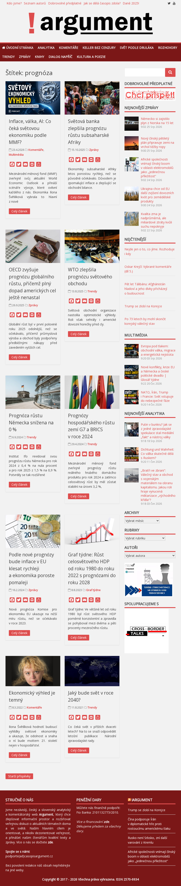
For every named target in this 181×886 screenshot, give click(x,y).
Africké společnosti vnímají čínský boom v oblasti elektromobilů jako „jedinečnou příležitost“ (157, 167)
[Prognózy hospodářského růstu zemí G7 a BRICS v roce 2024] (92, 392)
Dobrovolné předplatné (64, 3)
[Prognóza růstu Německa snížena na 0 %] (33, 392)
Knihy (39, 57)
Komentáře (68, 47)
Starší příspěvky (19, 776)
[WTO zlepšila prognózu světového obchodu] (92, 246)
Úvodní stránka (19, 47)
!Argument (142, 799)
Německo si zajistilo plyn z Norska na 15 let (157, 121)
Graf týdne (93, 590)
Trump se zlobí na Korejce (143, 306)
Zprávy (24, 57)
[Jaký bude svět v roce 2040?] (92, 671)
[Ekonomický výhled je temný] (33, 671)
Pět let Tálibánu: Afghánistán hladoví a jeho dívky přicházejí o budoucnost (145, 288)
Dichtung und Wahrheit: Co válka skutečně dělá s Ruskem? (157, 453)
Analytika (46, 47)
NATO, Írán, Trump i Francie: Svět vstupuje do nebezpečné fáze (157, 396)
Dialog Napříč (60, 57)
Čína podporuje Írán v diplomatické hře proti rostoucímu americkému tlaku (149, 824)
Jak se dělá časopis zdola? (102, 3)
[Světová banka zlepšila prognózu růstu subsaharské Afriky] (92, 98)
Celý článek (19, 211)
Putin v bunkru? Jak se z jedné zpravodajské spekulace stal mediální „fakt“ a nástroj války (157, 430)
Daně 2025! (131, 3)
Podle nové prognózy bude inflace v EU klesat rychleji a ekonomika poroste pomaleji (32, 569)
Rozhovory (167, 47)
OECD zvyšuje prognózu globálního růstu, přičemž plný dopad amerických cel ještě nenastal (32, 283)
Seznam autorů (35, 3)
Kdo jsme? (14, 3)
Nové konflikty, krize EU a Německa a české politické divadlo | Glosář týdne (158, 373)
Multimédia (16, 155)
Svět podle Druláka (137, 47)
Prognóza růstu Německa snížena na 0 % (31, 422)
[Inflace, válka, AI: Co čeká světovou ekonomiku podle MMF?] (33, 98)
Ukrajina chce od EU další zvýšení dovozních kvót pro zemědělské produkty (157, 195)
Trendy (8, 57)
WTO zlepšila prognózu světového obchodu (90, 276)
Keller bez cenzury (99, 47)
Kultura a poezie (91, 57)
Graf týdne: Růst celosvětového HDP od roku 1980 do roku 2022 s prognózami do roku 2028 (92, 569)
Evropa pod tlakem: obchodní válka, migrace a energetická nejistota (158, 350)
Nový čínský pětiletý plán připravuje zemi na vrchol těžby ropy (157, 142)
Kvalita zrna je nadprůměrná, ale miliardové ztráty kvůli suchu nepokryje (156, 220)
